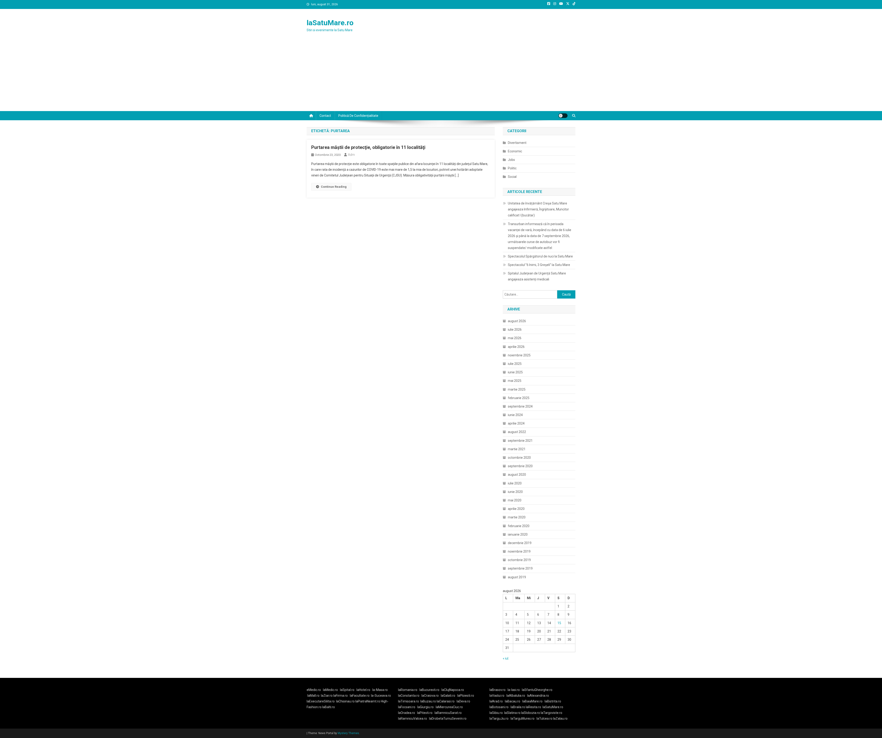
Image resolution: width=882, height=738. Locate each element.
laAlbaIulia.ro (515, 695)
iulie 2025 (515, 364)
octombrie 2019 (519, 560)
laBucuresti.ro (429, 690)
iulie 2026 (515, 329)
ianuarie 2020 (518, 534)
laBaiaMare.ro (532, 701)
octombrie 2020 (519, 457)
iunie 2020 (515, 492)
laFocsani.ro (406, 707)
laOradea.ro (406, 713)
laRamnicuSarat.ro (448, 713)
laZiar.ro (327, 695)
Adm (351, 155)
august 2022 (517, 432)
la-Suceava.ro (381, 695)
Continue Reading (334, 186)
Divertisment (517, 143)
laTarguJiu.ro (500, 718)
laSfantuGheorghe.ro (537, 690)
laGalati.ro (448, 695)
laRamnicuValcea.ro (412, 718)
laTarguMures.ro (522, 718)
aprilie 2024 (516, 423)
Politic (512, 168)
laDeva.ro (463, 701)
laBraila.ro (518, 707)
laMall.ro (313, 695)
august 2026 (517, 321)
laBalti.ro (328, 707)
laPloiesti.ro (465, 695)
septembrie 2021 (520, 440)
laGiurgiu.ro (426, 707)
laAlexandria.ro (538, 695)
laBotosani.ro (499, 707)
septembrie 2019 (520, 568)
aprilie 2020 (516, 509)
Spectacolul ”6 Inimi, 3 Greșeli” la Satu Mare (539, 265)
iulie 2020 (515, 483)
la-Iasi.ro (514, 690)
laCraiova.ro (430, 695)
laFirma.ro (340, 695)
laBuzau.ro (428, 701)
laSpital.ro (347, 690)
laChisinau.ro (345, 701)
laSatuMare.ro (330, 22)
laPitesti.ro (425, 713)
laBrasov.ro (497, 690)
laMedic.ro (331, 690)
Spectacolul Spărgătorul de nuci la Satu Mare (540, 256)
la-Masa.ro (380, 690)
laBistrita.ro (553, 701)
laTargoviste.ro (551, 713)
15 (559, 623)
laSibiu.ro (496, 713)
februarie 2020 (518, 526)
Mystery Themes (348, 733)
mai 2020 (514, 500)
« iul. (506, 658)
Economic (515, 151)
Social (512, 177)
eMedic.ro (314, 690)
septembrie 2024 (520, 406)
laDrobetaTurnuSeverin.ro (447, 718)
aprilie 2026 (516, 347)
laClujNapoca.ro (452, 690)
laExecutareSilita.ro (321, 701)
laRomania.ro (407, 690)
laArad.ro (496, 701)
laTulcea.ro (545, 718)
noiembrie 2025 (519, 355)
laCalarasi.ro (446, 701)
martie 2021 (517, 449)
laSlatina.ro (512, 713)
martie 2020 (517, 517)
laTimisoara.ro (408, 701)
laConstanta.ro (408, 695)
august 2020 (517, 474)
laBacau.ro (512, 701)
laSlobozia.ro (530, 713)
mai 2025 (514, 381)
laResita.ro (533, 707)
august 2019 (517, 577)
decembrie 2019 (519, 543)
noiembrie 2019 (519, 551)
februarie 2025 (518, 398)
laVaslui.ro (497, 695)
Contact (325, 115)
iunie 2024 (515, 415)
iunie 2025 (515, 372)
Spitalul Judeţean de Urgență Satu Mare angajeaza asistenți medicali (537, 276)
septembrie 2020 (520, 466)
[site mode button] (563, 115)
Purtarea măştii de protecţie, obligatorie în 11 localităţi (368, 147)
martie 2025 (517, 389)
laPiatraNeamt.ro (367, 701)
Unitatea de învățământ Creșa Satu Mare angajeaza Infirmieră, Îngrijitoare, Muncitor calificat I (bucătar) (538, 209)
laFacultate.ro (360, 695)
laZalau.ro (560, 718)
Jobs (511, 160)
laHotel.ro (363, 690)
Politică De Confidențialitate (358, 115)
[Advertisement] (441, 77)
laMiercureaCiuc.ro (449, 707)
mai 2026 (514, 338)
